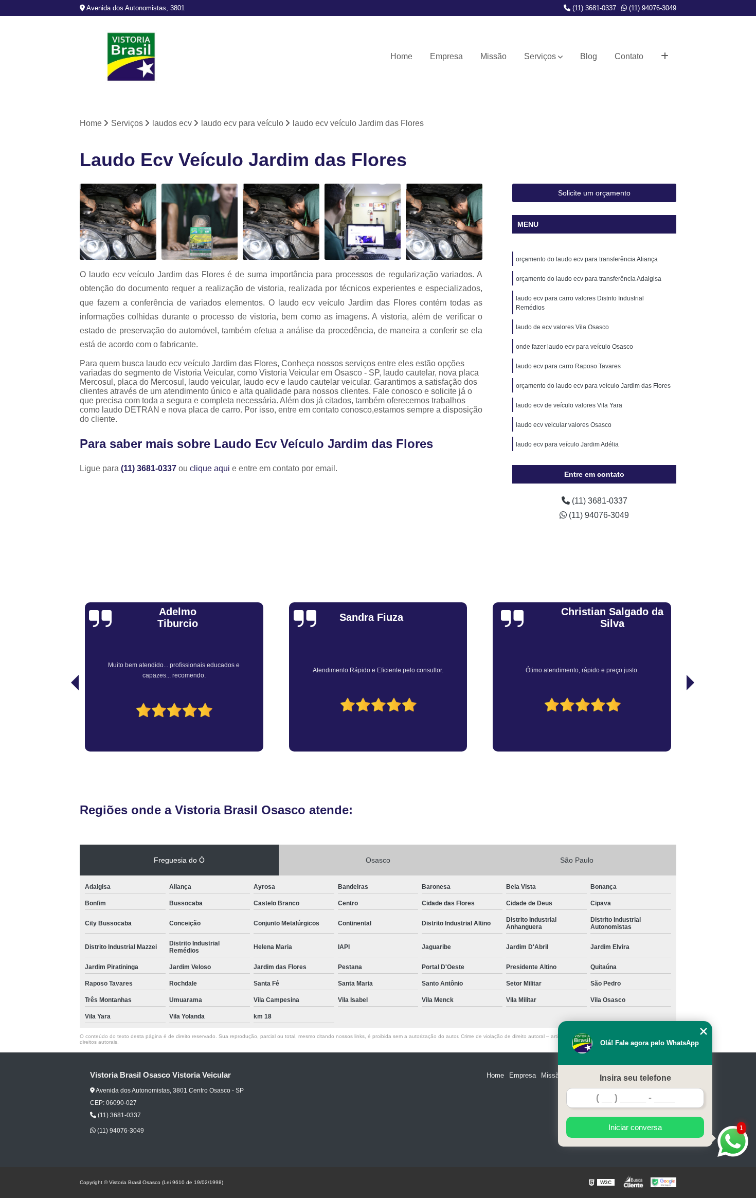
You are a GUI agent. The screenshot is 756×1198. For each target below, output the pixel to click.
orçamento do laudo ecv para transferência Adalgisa (588, 278)
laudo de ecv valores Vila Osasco (562, 327)
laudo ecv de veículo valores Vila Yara (569, 405)
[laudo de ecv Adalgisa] (444, 222)
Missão (493, 56)
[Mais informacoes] (664, 56)
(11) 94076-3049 (651, 8)
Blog (588, 56)
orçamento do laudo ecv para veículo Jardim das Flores (593, 385)
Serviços (540, 56)
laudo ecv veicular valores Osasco (563, 424)
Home (401, 56)
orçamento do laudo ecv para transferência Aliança (587, 259)
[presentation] (61, 722)
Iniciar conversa (635, 1127)
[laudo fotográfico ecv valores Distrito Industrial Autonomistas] (199, 222)
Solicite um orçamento (594, 193)
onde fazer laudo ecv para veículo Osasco (574, 346)
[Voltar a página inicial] (131, 56)
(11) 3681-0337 (593, 8)
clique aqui (210, 468)
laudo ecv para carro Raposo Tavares (568, 366)
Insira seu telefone (635, 1078)
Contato (629, 56)
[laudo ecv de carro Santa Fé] (281, 222)
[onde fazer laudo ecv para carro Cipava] (363, 222)
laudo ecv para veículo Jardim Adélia (567, 444)
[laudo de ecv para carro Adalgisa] (118, 222)
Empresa (446, 56)
